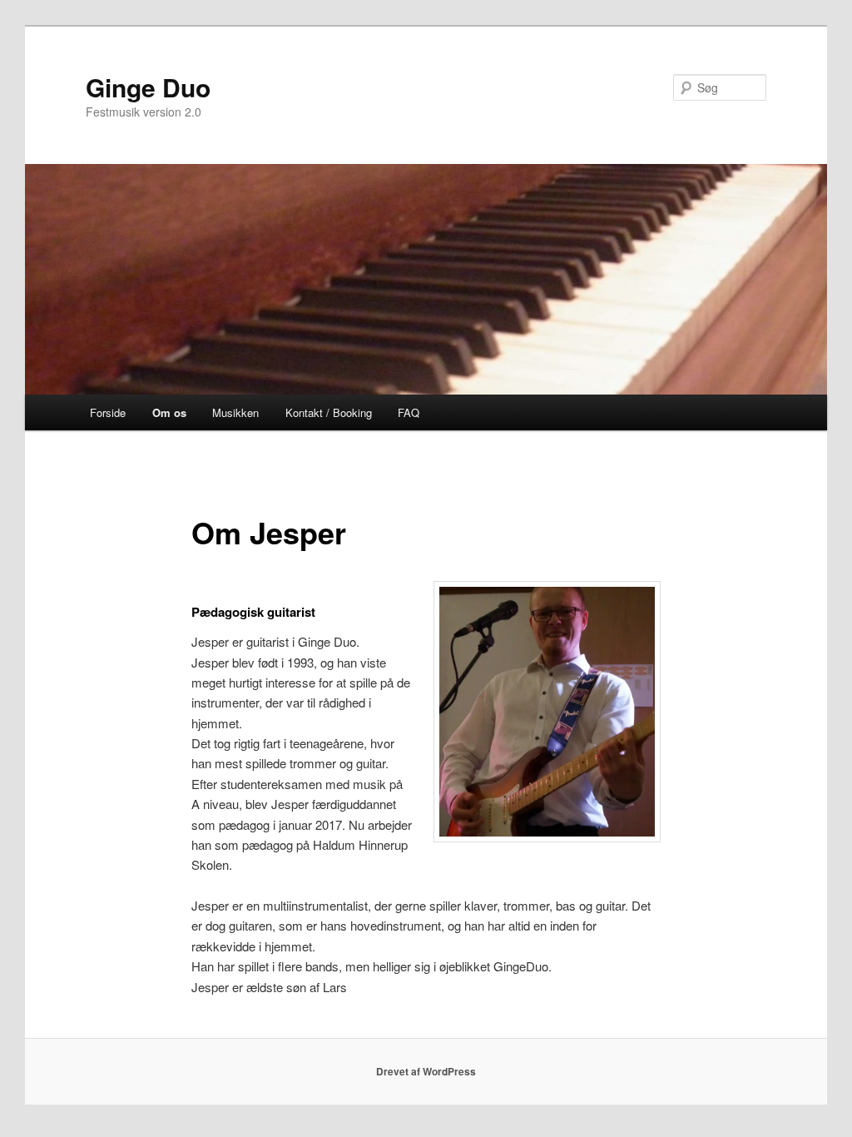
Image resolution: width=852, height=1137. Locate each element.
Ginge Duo (148, 87)
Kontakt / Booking (328, 412)
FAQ (408, 412)
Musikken (235, 412)
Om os (169, 412)
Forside (108, 412)
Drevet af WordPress (426, 1071)
